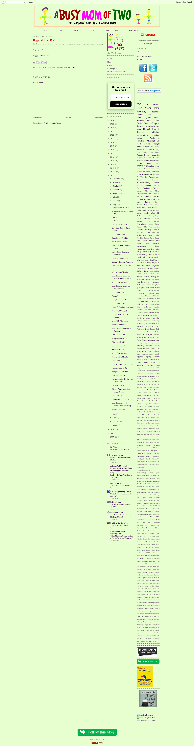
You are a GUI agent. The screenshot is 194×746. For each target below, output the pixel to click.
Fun (150, 227)
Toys (146, 177)
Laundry (144, 252)
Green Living (149, 216)
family (139, 149)
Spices (139, 395)
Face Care (150, 492)
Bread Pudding (147, 481)
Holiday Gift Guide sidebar (117, 71)
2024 (112, 127)
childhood (147, 307)
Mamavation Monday (120, 272)
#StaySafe (156, 462)
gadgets (139, 348)
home (138, 351)
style (142, 625)
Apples (145, 323)
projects (157, 608)
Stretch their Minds (143, 398)
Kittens (148, 514)
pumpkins (153, 611)
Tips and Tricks (143, 185)
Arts (143, 265)
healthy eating (155, 417)
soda (138, 622)
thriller (147, 202)
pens (147, 605)
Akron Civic (148, 204)
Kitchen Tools (142, 271)
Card (142, 296)
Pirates (157, 528)
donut (138, 415)
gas (151, 583)
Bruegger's (156, 481)
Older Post (99, 117)
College (151, 487)
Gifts (138, 241)
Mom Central (151, 332)
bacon (148, 564)
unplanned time (154, 633)
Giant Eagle (154, 152)
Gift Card (153, 506)
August (116, 193)
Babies (157, 224)
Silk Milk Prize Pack (120, 321)
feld (149, 207)
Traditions (156, 229)
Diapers (152, 329)
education (156, 310)
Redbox (146, 276)
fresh (147, 583)
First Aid (145, 495)
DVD (154, 296)
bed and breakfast (142, 567)
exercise (156, 160)
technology (155, 321)
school (151, 235)
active (157, 406)
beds (149, 567)
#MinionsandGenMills (143, 456)
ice (158, 589)
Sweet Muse (155, 544)
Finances (139, 495)
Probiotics (145, 533)
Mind (138, 522)
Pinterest (156, 390)
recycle (142, 614)
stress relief (147, 321)
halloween (156, 282)
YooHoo (148, 558)
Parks (143, 528)
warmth (152, 636)
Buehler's (140, 326)
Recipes (140, 120)
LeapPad (139, 517)
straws (139, 625)
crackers (139, 412)
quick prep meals (143, 288)
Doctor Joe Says (116, 483)
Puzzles (156, 334)
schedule (146, 434)
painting (150, 603)
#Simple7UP (155, 459)
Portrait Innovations (154, 531)
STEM (139, 393)
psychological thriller (143, 611)
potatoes (157, 605)
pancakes (145, 428)
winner (157, 288)
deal (157, 177)
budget (154, 569)
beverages (140, 409)
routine (149, 616)
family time (141, 235)
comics (139, 575)
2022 (112, 135)
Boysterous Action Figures (122, 399)
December (117, 178)
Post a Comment (39, 82)
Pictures (144, 241)
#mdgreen (140, 464)
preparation (140, 608)
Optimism (140, 525)
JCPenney (156, 387)
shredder (139, 619)
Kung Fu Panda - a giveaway (123, 307)
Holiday (156, 157)
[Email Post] (73, 67)
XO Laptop (140, 558)
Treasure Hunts (150, 550)
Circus (152, 238)
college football (142, 572)
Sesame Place (147, 393)
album (157, 304)
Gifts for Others (151, 191)
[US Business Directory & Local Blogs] (97, 743)
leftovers (156, 351)
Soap (155, 542)
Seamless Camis (118, 349)
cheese (139, 307)
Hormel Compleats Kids (121, 324)
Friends (156, 182)
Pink (153, 528)
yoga (157, 365)
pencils (143, 605)
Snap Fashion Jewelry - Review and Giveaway (121, 404)
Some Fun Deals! (118, 345)
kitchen (139, 315)
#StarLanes (149, 462)
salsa (153, 616)
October (116, 186)
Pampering (149, 334)
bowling (139, 343)
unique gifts (140, 442)
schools (139, 321)
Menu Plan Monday (148, 109)
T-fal (151, 301)
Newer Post (37, 117)
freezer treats (141, 583)
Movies (140, 196)
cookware (148, 310)
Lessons (146, 517)
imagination (150, 420)
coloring (151, 572)
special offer (140, 439)
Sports (144, 210)
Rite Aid (156, 196)
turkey (139, 252)
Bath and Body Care (152, 475)
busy (158, 569)
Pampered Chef (154, 525)
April (115, 414)
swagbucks (156, 625)
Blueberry (152, 368)
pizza (148, 221)
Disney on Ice (155, 376)
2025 (112, 124)
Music (147, 143)
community (140, 345)
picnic (157, 428)
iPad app (140, 285)
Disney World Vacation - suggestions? (121, 390)
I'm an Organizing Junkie (120, 491)
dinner (139, 179)
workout (150, 365)
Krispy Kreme (155, 514)
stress (153, 439)
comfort (157, 572)
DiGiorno (144, 489)
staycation (148, 439)
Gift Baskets (145, 506)
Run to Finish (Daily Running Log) (118, 532)
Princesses (144, 301)
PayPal (148, 528)
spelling (143, 622)
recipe (139, 202)
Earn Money (141, 332)
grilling (148, 417)
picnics (139, 431)
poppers (151, 605)
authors (139, 564)
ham (158, 348)
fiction (156, 120)
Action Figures (154, 473)
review (152, 126)
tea (158, 362)
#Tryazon (155, 179)
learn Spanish (141, 594)
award (144, 564)
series (157, 359)
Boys (157, 323)
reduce (147, 614)
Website (152, 177)
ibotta (154, 589)
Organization (142, 193)
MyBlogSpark (153, 140)
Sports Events (146, 395)
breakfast (156, 243)
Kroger (157, 216)
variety (148, 636)
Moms (139, 218)
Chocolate (150, 166)
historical (153, 185)
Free (139, 108)
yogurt (139, 290)
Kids (149, 120)
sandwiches (155, 318)
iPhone (150, 351)
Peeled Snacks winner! (120, 258)
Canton (143, 371)
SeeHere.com (141, 542)
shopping (155, 207)
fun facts (151, 415)
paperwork (156, 603)
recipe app (156, 431)
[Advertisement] (47, 100)
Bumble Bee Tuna (142, 484)
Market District (146, 520)
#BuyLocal (140, 368)
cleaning (156, 307)
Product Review (143, 155)
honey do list (142, 589)
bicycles (153, 567)
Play (149, 252)
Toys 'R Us (155, 199)
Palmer (157, 299)
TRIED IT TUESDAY (112, 30)
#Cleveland (156, 445)
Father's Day (141, 382)
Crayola (140, 199)
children (155, 132)
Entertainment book (149, 379)
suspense (156, 174)
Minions (144, 522)
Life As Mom (115, 502)
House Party (141, 268)
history (157, 586)
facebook (140, 312)
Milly (157, 520)
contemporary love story (145, 249)
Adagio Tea (155, 263)
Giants (139, 506)
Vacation (139, 221)
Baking (146, 238)
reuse (157, 614)
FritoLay (148, 382)
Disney (156, 193)
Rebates (139, 276)
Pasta (151, 390)
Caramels (149, 371)
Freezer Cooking (153, 498)
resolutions (152, 614)
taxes (138, 627)
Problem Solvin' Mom (119, 523)
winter (148, 445)
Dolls (157, 329)
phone (157, 285)
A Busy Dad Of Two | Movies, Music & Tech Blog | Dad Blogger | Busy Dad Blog (121, 469)
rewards (139, 616)
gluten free (156, 583)
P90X (150, 193)
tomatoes (152, 627)
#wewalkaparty (141, 473)
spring (157, 235)
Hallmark (139, 511)
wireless (139, 641)
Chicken (139, 227)
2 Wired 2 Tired (116, 455)
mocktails (140, 600)
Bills (142, 478)
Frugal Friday (153, 163)
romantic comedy (143, 359)
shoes (157, 434)
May (115, 204)
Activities (140, 238)
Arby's (139, 475)
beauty (157, 564)
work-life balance (152, 641)
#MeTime (156, 453)
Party (138, 301)
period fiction (147, 174)
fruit (151, 282)
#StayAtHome (141, 224)
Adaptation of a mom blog (119, 525)
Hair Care (156, 384)
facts (142, 580)
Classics (145, 487)
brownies (148, 569)
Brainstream (151, 478)
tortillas (143, 630)
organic (157, 354)
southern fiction (154, 437)
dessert (143, 282)
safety (148, 318)
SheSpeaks (156, 393)
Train (143, 550)
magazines (140, 597)
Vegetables (140, 279)
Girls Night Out (148, 384)
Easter (138, 492)
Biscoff (114, 296)
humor (144, 351)
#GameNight (153, 260)
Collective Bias (153, 373)
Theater (144, 340)
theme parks (144, 627)
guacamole (140, 586)
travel (157, 439)
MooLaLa (146, 390)
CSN (158, 368)
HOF (157, 506)
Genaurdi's (145, 503)
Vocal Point (140, 555)
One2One (140, 177)
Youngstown (155, 558)
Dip (158, 296)
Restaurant (147, 196)
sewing (157, 616)
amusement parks (153, 340)
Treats (153, 401)
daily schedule (146, 412)
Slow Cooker (149, 542)
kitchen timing (145, 423)
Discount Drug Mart (153, 489)
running (146, 213)
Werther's (147, 555)
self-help (152, 434)
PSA (145, 525)
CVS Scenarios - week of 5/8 (122, 364)
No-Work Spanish (118, 375)
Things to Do (146, 401)
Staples (143, 544)
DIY (145, 227)
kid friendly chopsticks (151, 591)
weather (146, 442)
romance (140, 168)
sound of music (141, 437)
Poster (138, 533)
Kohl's (152, 299)
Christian (148, 296)
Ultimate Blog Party (144, 404)
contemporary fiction (148, 246)
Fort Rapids (141, 498)
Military (153, 520)
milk (138, 260)
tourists (149, 630)
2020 (112, 142)
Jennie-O (150, 268)
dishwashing (155, 412)
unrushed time (141, 636)
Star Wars (156, 395)
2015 (112, 160)
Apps (138, 265)
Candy (139, 371)
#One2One (156, 456)
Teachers (156, 301)
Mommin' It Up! (116, 512)
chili (149, 409)
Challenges (140, 373)
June (115, 200)
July (114, 197)
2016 (112, 157)
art (158, 561)
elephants (144, 578)
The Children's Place (148, 547)
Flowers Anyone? (118, 385)
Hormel (146, 129)
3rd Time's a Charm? (120, 241)
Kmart (157, 166)
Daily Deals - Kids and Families (120, 253)
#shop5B (145, 464)
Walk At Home (143, 304)
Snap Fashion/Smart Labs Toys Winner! (121, 287)
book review (154, 117)
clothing (149, 210)
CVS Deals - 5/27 (118, 234)
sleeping (139, 362)
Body (146, 478)
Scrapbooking (155, 539)
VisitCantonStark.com (152, 553)
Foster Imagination (152, 265)
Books (147, 123)
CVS (60, 30)
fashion (145, 415)
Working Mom (155, 555)
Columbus (140, 376)
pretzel (144, 431)
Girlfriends (140, 384)
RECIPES (91, 30)
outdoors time (143, 603)
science (152, 359)
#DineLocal (155, 448)
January (116, 425)
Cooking (146, 188)
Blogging (147, 157)
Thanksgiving (154, 276)
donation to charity (144, 232)
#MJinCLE (140, 453)
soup (148, 437)
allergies (145, 561)
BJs (146, 368)
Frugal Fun (146, 500)
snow (152, 288)
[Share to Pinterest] (45, 62)
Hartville (139, 387)
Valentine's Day (142, 406)
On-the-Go (156, 522)
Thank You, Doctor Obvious (120, 485)
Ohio (143, 334)
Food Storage (155, 495)
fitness (147, 580)
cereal (139, 174)
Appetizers (151, 293)
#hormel (140, 204)
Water (147, 243)
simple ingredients (147, 619)
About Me (155, 213)
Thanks (139, 401)
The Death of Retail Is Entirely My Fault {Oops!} (120, 516)
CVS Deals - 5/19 (118, 303)
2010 (112, 429)
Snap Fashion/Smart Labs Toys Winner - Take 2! (121, 277)
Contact (110, 65)
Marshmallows (154, 271)
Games (157, 238)
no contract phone (149, 600)
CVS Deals (116, 360)
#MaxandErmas (148, 453)
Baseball (152, 323)
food (139, 143)
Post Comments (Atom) (52, 123)
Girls (143, 299)
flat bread (152, 580)
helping (152, 586)
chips (157, 343)
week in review (154, 442)
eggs (147, 282)
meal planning (147, 315)
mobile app (155, 597)
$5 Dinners (114, 447)
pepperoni (140, 357)
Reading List (112, 68)
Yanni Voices (151, 406)
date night (150, 575)
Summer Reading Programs (122, 262)
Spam (138, 544)
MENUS (75, 30)
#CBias (139, 323)
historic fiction (154, 312)
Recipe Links (143, 126)
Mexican (139, 390)
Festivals (156, 492)
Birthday (140, 216)
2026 (112, 120)
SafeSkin (139, 539)
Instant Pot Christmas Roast (119, 449)
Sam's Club (141, 337)
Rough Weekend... (119, 409)
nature (151, 354)
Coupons (155, 123)
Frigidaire (140, 500)
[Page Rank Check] (145, 715)
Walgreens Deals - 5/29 (121, 207)
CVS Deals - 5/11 (118, 334)
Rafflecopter (155, 536)
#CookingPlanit (154, 290)
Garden (139, 299)
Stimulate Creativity (151, 218)
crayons (144, 575)
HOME (46, 30)
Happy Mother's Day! (44, 40)
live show (156, 210)
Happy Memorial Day (120, 224)
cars (152, 343)
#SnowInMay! (141, 462)
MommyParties (142, 274)
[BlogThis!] (37, 62)
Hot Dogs (148, 387)
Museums (140, 229)
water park (144, 260)
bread (146, 343)
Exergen (143, 492)
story (158, 622)
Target (139, 157)
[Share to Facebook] (42, 62)
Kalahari (156, 268)
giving (143, 417)
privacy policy (149, 608)
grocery (152, 348)
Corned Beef (147, 376)
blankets (142, 569)
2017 (112, 153)
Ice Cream (146, 171)
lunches (156, 257)
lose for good (150, 594)
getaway (146, 348)
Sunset (149, 544)
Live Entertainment (151, 168)
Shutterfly (150, 337)
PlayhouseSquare (142, 531)
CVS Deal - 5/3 (117, 395)
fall (142, 415)
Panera (139, 528)
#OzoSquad (140, 459)
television (140, 365)
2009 (112, 433)
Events (157, 379)
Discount (146, 199)
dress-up (156, 345)
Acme (151, 224)
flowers (146, 312)
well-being (156, 638)
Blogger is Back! (118, 342)
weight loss (147, 149)
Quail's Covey (154, 533)
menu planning (142, 354)
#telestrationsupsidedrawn (144, 470)
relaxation (140, 434)
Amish (139, 163)
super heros (148, 625)
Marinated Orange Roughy (122, 310)
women (144, 641)
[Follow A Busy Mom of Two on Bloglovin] (149, 92)
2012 (112, 171)
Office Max (155, 274)
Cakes (139, 210)
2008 (112, 437)
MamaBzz (155, 155)
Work (152, 304)
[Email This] (34, 62)
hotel (149, 589)
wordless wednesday (145, 160)
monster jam (151, 426)
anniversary (152, 561)
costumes (149, 345)
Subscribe (121, 104)
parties (139, 605)
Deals (139, 123)
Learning (156, 227)
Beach (139, 478)
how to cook (141, 420)
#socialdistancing (143, 182)
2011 (112, 175)
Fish (150, 495)
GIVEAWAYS (133, 30)
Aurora (143, 475)
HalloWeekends (149, 511)
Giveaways (153, 104)
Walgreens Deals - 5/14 (121, 338)
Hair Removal (141, 509)
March (115, 417)
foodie (157, 580)
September (117, 189)
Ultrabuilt (156, 404)
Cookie (156, 204)
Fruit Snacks (155, 382)
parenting (152, 428)
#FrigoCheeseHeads (143, 451)
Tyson (157, 401)
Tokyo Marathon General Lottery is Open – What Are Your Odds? (121, 537)
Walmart (148, 279)
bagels (153, 564)
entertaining (155, 232)
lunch (157, 594)
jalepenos (139, 591)
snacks (139, 171)
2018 (112, 149)
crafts (138, 282)
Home (68, 117)
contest (157, 249)
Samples (155, 111)
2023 (112, 131)
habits (146, 586)
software (146, 362)
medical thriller (141, 426)
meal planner (155, 423)
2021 (112, 138)
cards (145, 409)
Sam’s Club (146, 539)
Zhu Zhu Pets (148, 257)
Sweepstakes (155, 398)
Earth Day (140, 379)
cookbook (140, 310)
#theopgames (141, 293)
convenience (155, 409)
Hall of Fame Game (152, 509)
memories (156, 315)
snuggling (156, 619)
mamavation (142, 134)
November (117, 182)
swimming (153, 362)
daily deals (141, 207)
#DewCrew (140, 448)
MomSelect (155, 171)
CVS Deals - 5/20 (118, 292)
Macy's (152, 517)
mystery (139, 213)
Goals (148, 299)
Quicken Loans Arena (144, 536)
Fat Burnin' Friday (152, 146)
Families (140, 140)
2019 (112, 146)
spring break (151, 622)
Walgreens (154, 137)
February (116, 421)
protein (149, 431)
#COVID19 (141, 166)
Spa (158, 542)
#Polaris (147, 459)
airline (139, 561)
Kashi (144, 514)
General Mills (154, 503)
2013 (112, 168)
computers (156, 279)
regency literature (153, 357)
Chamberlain (152, 484)
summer (156, 221)
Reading (148, 229)
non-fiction (140, 318)
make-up (147, 597)
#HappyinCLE (155, 451)
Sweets (139, 547)
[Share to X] (39, 62)
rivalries (144, 616)
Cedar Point (155, 371)
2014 (112, 164)
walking (156, 202)
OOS (149, 522)
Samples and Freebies (120, 238)
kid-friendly (150, 285)
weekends (140, 445)
